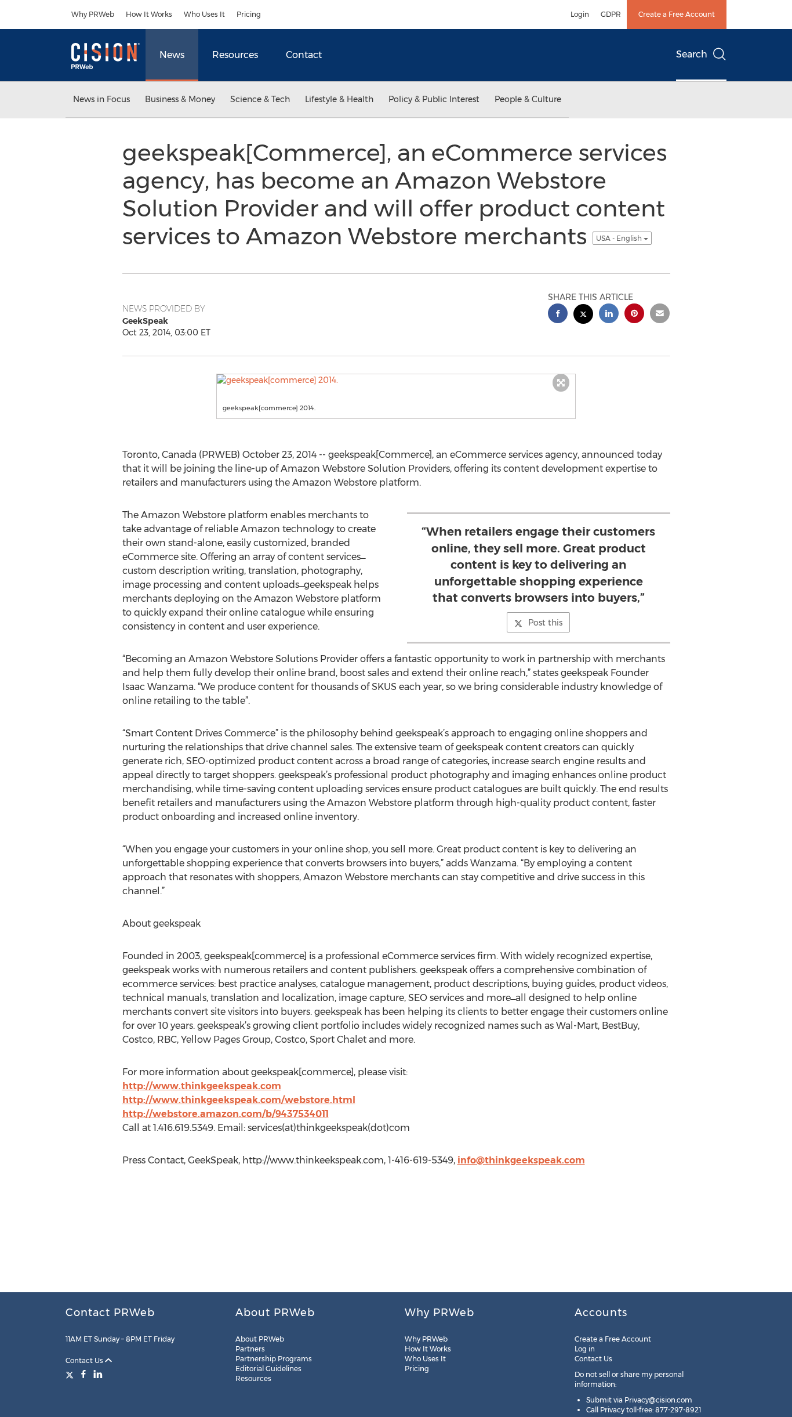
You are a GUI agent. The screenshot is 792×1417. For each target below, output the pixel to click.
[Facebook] (83, 1374)
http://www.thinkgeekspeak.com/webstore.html (238, 1099)
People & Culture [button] (528, 99)
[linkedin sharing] (609, 314)
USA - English (620, 238)
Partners (250, 1348)
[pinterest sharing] (634, 314)
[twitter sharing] (583, 315)
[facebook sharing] (558, 314)
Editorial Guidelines (268, 1368)
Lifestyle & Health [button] (339, 99)
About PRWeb (259, 1339)
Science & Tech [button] (260, 99)
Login (580, 14)
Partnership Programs (273, 1358)
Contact (304, 54)
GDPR (611, 14)
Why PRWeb (92, 14)
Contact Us (85, 1360)
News (171, 54)
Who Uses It (204, 14)
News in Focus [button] (101, 99)
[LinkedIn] (98, 1374)
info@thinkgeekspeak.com (521, 1160)
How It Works (149, 14)
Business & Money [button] (180, 99)
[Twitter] (71, 1374)
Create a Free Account (676, 14)
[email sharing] (660, 314)
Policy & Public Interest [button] (433, 99)
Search (691, 54)
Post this (545, 622)
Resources (235, 54)
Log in (585, 1348)
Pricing (249, 14)
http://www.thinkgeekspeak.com (201, 1085)
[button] (396, 380)
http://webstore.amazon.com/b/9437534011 (225, 1113)
